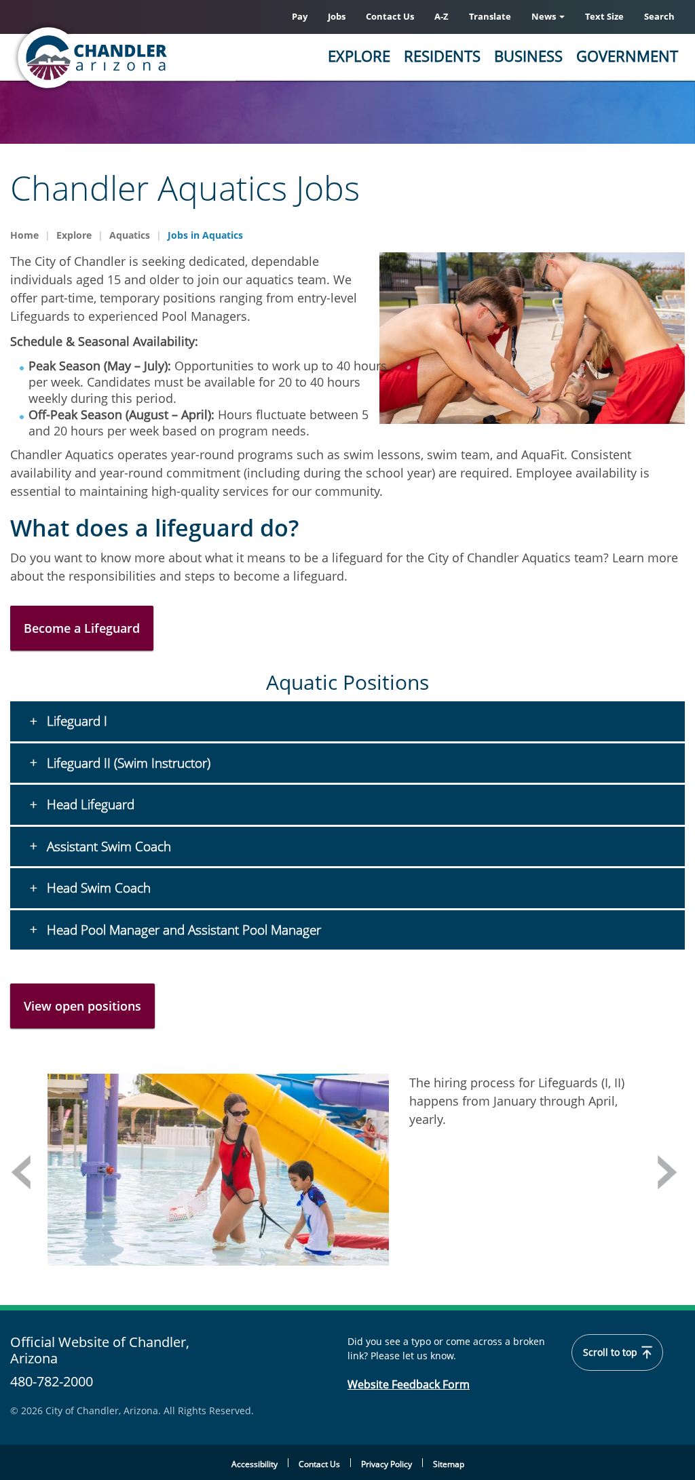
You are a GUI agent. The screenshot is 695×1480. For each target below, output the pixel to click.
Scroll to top (611, 1352)
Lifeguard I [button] (75, 721)
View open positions (82, 1006)
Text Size (604, 16)
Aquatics (129, 235)
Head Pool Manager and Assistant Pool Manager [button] (182, 930)
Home (24, 235)
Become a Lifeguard (82, 628)
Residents (442, 55)
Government (627, 55)
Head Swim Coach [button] (97, 888)
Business (528, 55)
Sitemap (448, 1464)
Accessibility (254, 1464)
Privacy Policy (386, 1464)
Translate (490, 16)
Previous (20, 1172)
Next (668, 1172)
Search (659, 16)
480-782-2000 (51, 1381)
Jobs (336, 16)
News (544, 16)
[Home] (146, 58)
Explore (359, 55)
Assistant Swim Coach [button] (107, 846)
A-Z (441, 16)
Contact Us (390, 16)
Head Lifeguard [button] (88, 804)
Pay (299, 16)
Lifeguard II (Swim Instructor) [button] (126, 763)
